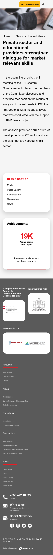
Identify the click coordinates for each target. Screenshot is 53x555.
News (19, 36)
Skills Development (10, 405)
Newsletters (13, 200)
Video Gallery (14, 195)
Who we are (7, 373)
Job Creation (8, 397)
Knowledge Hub (9, 421)
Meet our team (8, 377)
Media (10, 185)
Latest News (36, 36)
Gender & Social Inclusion (12, 453)
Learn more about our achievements (26, 260)
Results (5, 381)
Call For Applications (11, 425)
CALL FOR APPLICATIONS (30, 4)
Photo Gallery (14, 190)
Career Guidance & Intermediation (15, 401)
